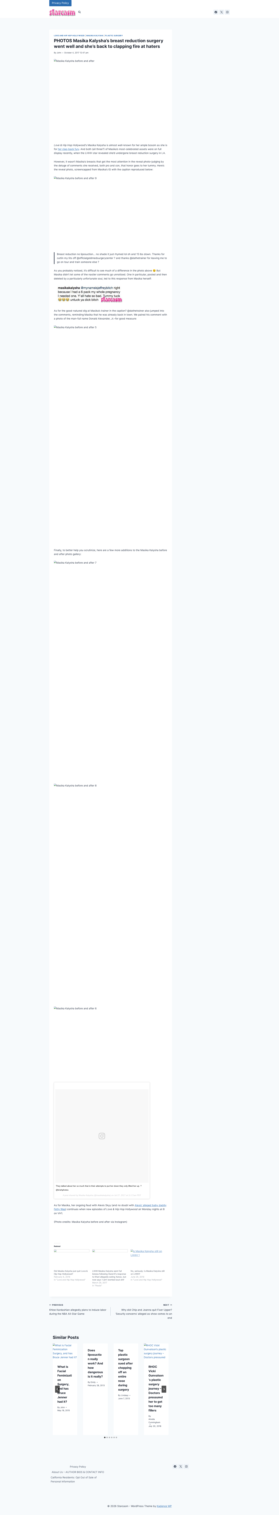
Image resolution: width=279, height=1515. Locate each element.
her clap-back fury (68, 149)
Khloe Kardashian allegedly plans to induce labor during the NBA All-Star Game (77, 1309)
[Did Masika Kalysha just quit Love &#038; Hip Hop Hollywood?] (71, 1259)
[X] (221, 12)
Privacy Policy (60, 3)
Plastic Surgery (114, 35)
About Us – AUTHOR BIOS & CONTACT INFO (78, 1472)
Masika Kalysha (94, 35)
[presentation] (65, 1351)
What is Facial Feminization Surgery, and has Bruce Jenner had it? (64, 1384)
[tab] (104, 1437)
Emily (93, 1382)
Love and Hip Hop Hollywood (69, 35)
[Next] (164, 1389)
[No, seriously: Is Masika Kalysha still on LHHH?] (148, 1259)
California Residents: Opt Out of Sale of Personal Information (74, 1479)
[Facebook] (215, 12)
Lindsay (124, 1395)
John (59, 52)
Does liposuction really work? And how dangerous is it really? (95, 1363)
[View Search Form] (79, 12)
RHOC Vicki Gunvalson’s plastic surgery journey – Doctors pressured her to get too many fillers (156, 1388)
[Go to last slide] (57, 1389)
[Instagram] (227, 12)
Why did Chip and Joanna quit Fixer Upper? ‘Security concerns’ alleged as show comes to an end (144, 1311)
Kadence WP (164, 1506)
